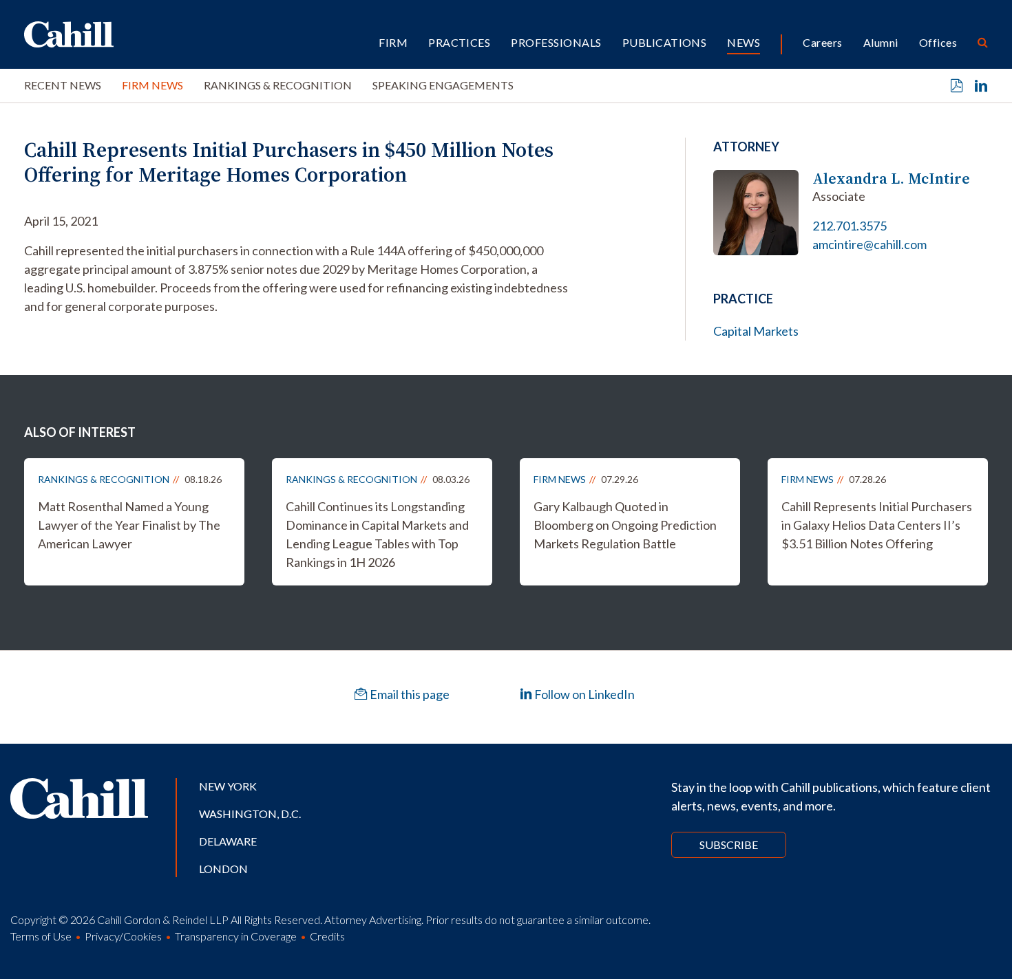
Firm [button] (393, 42)
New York (228, 786)
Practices (459, 42)
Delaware (228, 841)
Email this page (409, 694)
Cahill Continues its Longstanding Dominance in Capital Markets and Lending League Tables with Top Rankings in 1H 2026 (377, 534)
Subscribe (728, 844)
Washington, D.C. (250, 813)
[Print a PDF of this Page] (957, 86)
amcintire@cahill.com (869, 244)
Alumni (880, 42)
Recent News (62, 85)
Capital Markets (756, 330)
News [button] (743, 42)
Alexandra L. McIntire (891, 178)
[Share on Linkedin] (981, 86)
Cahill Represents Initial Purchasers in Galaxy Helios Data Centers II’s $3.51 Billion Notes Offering (876, 525)
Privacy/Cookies (123, 936)
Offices (938, 42)
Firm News (152, 85)
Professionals (556, 42)
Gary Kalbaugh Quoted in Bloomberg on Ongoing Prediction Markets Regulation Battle (625, 525)
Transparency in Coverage (236, 936)
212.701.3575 (849, 225)
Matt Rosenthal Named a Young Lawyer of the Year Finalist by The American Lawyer (129, 525)
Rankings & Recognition (278, 85)
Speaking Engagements (443, 85)
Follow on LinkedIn (583, 694)
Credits (327, 936)
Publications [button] (664, 42)
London (223, 868)
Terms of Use (41, 936)
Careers (822, 42)
